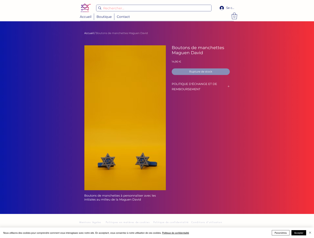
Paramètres (281, 232)
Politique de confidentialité (175, 232)
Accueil (89, 33)
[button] (234, 16)
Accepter (298, 232)
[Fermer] (310, 232)
